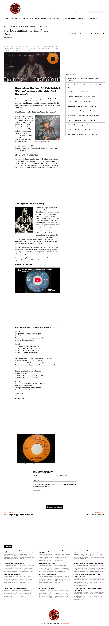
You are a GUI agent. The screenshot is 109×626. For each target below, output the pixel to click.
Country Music (13, 26)
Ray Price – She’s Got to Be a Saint (79, 92)
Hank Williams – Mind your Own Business (82, 111)
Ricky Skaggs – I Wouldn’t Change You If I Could (84, 115)
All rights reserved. (64, 623)
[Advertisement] (37, 186)
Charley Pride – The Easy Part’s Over (80, 101)
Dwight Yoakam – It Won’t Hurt (14, 551)
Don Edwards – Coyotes (46, 588)
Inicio (5, 26)
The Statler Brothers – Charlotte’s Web (81, 96)
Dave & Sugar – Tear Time (47, 563)
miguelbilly (8, 37)
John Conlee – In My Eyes (96, 515)
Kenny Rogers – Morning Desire (14, 563)
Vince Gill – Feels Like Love (12, 574)
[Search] (103, 12)
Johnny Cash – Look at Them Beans (15, 588)
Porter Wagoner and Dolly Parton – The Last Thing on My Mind (88, 575)
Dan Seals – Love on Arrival (47, 574)
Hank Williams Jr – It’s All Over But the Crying (88, 563)
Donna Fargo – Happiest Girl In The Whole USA (21, 515)
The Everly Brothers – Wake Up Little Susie (82, 106)
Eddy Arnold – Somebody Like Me (79, 130)
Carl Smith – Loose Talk (81, 551)
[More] (103, 33)
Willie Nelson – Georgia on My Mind (80, 125)
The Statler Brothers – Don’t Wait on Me (82, 120)
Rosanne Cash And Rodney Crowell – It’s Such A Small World (89, 589)
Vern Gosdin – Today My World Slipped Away (83, 134)
